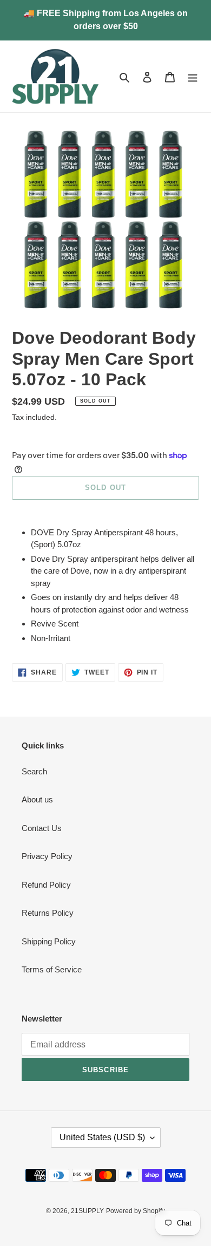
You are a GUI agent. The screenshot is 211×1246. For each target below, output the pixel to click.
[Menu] (192, 76)
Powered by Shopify (135, 1211)
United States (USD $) (102, 1137)
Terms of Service (52, 969)
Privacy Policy (47, 856)
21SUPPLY (87, 1211)
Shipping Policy (49, 941)
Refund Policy (46, 884)
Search (34, 771)
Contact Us (42, 828)
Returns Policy (48, 912)
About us (37, 799)
